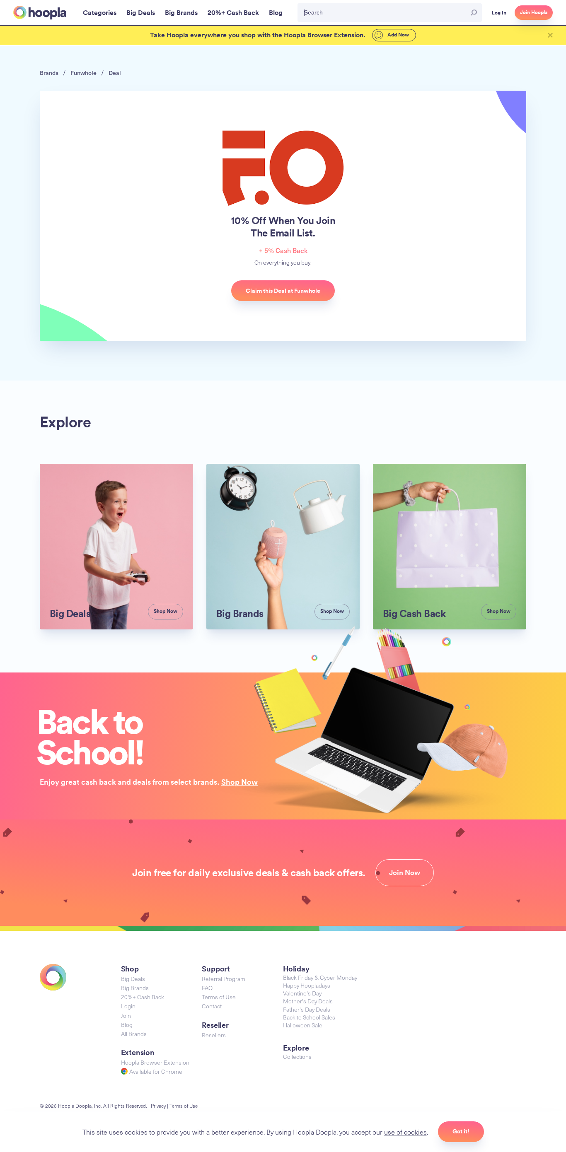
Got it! (460, 1131)
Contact (212, 1006)
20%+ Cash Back (142, 997)
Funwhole (83, 72)
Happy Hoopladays (306, 985)
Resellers (214, 1035)
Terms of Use (219, 997)
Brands (49, 72)
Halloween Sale (302, 1025)
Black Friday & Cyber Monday (320, 977)
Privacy (158, 1105)
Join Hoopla (533, 12)
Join (126, 1015)
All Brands (134, 1033)
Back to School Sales (309, 1017)
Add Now (397, 35)
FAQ (207, 987)
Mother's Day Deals (308, 1001)
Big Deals (133, 978)
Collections (297, 1056)
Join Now (404, 872)
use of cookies (405, 1132)
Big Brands (135, 987)
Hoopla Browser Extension (155, 1062)
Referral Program (223, 978)
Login (128, 1006)
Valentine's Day (302, 993)
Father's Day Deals (306, 1009)
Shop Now (239, 782)
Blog (127, 1024)
